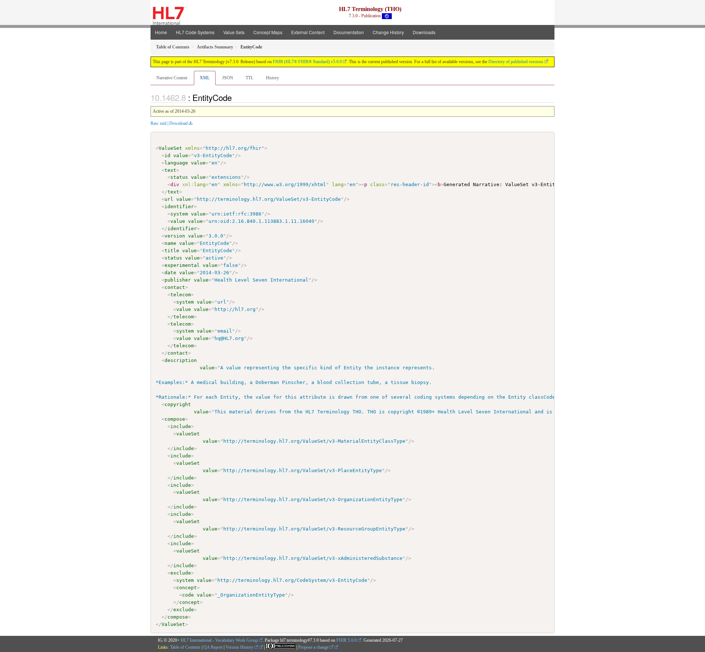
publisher (177, 280)
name (170, 243)
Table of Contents (185, 647)
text (170, 170)
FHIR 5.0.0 (346, 640)
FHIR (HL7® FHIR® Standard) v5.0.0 (307, 61)
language (176, 163)
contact (174, 287)
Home (161, 32)
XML (205, 77)
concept (186, 587)
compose (174, 419)
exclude (180, 573)
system (179, 214)
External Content (308, 32)
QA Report (213, 647)
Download (178, 123)
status (179, 177)
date (170, 272)
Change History (388, 32)
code (188, 595)
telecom (180, 294)
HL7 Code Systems (195, 32)
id (167, 155)
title (171, 250)
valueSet (188, 434)
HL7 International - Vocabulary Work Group (219, 640)
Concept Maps (267, 32)
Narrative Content (171, 77)
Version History (239, 647)
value (180, 155)
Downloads (424, 32)
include (180, 426)
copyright (177, 404)
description (180, 360)
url (168, 199)
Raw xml (158, 123)
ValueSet (170, 148)
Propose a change (314, 647)
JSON (227, 77)
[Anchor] (236, 97)
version (174, 236)
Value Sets (234, 32)
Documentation (348, 32)
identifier (179, 206)
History (272, 77)
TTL (249, 77)
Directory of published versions (515, 61)
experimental (182, 265)
